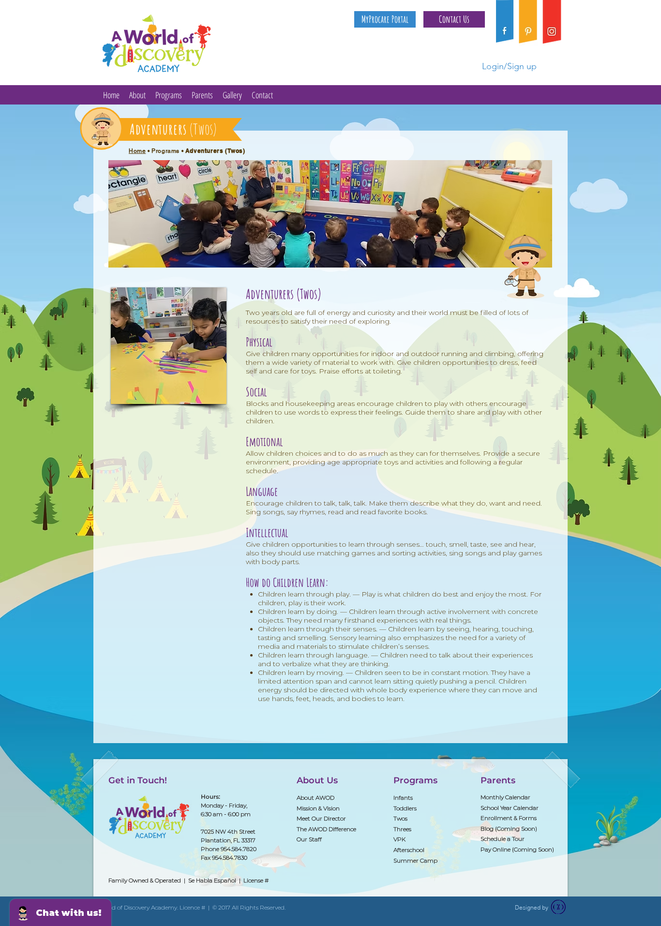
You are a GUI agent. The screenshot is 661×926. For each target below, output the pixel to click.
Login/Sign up (509, 66)
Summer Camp (415, 860)
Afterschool (408, 849)
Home (137, 151)
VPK (399, 839)
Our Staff (309, 839)
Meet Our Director (321, 818)
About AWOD (315, 797)
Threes (402, 829)
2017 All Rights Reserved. (251, 907)
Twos (400, 818)
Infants (403, 797)
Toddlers (405, 808)
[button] (454, 19)
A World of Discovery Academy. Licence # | (152, 907)
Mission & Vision (318, 808)
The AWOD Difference (326, 829)
